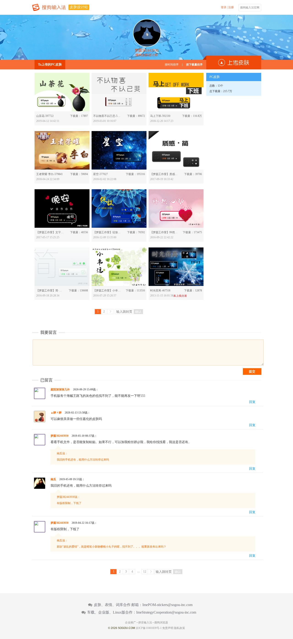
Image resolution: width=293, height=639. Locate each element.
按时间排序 (172, 64)
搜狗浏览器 (161, 622)
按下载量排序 (194, 64)
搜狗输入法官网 (249, 7)
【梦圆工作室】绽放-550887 (107, 232)
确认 (138, 311)
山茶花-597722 (45, 116)
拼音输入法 (145, 622)
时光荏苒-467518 (160, 290)
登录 (223, 7)
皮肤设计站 (79, 7)
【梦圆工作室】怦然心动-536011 (164, 232)
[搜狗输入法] (49, 7)
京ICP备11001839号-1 (149, 628)
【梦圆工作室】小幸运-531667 (107, 290)
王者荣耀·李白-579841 (49, 174)
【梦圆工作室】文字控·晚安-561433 (50, 232)
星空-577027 (100, 174)
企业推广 (130, 622)
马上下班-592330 (160, 116)
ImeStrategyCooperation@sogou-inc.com (166, 612)
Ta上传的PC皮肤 (50, 64)
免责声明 (167, 628)
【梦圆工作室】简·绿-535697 (50, 290)
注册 (231, 7)
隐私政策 (179, 628)
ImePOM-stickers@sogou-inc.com (167, 605)
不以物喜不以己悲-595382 (107, 116)
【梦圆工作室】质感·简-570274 (164, 174)
